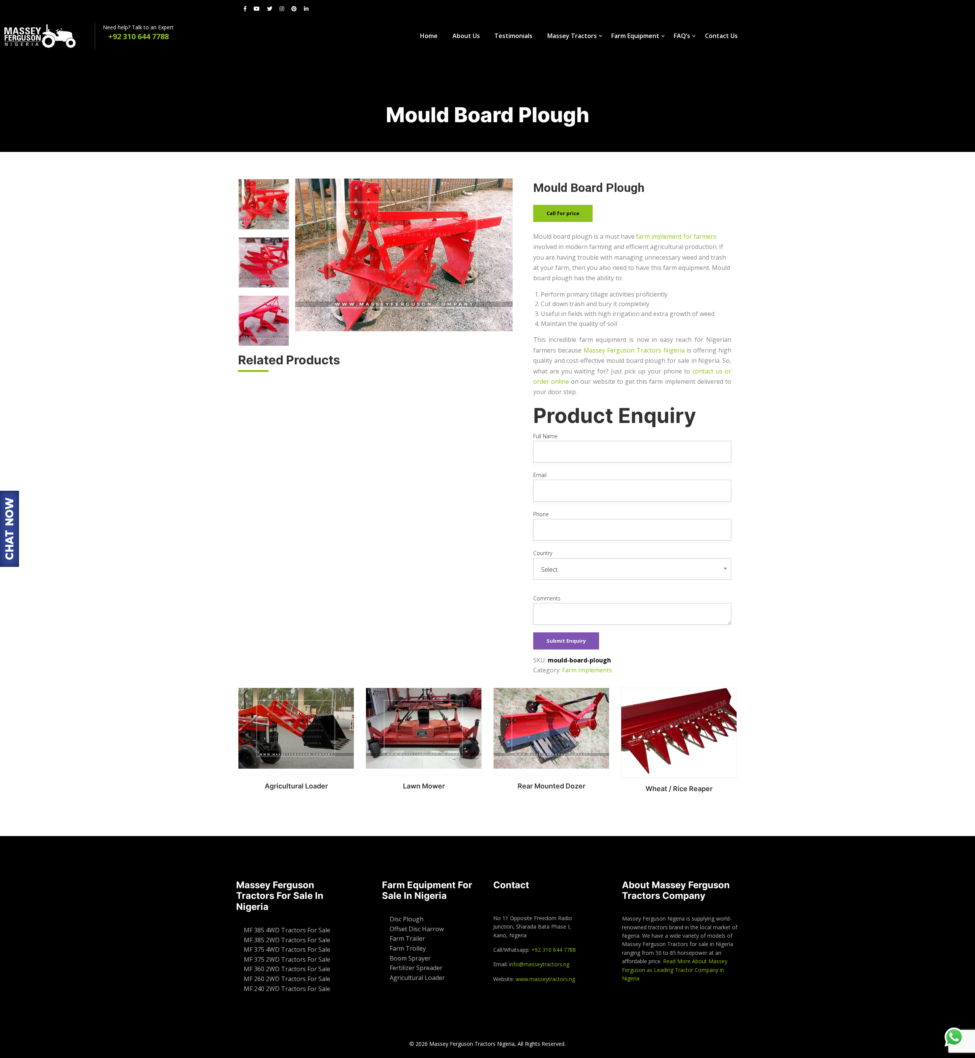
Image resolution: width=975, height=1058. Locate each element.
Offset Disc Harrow (417, 929)
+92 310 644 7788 (553, 949)
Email (540, 475)
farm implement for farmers (676, 236)
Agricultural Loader (296, 786)
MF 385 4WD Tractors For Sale (287, 930)
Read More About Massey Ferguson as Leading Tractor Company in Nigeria (674, 969)
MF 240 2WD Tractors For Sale (287, 989)
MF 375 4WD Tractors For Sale (287, 949)
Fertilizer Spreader (416, 968)
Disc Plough (407, 919)
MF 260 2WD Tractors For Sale (287, 979)
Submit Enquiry (566, 640)
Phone (541, 514)
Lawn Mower (424, 786)
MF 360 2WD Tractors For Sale (287, 969)
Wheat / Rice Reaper (679, 789)
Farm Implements (587, 670)
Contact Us (721, 36)
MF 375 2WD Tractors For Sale (287, 959)
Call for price (563, 213)
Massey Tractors (572, 36)
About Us (466, 36)
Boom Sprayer (410, 958)
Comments (547, 598)
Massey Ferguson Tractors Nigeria (633, 350)
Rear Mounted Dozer (551, 786)
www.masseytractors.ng (545, 979)
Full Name (545, 436)
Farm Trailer (407, 938)
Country (542, 553)
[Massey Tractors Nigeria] (47, 36)
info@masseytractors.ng (539, 964)
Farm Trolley (408, 948)
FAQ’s (682, 36)
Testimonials (513, 36)
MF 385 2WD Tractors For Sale (287, 940)
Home (429, 36)
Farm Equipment (635, 36)
